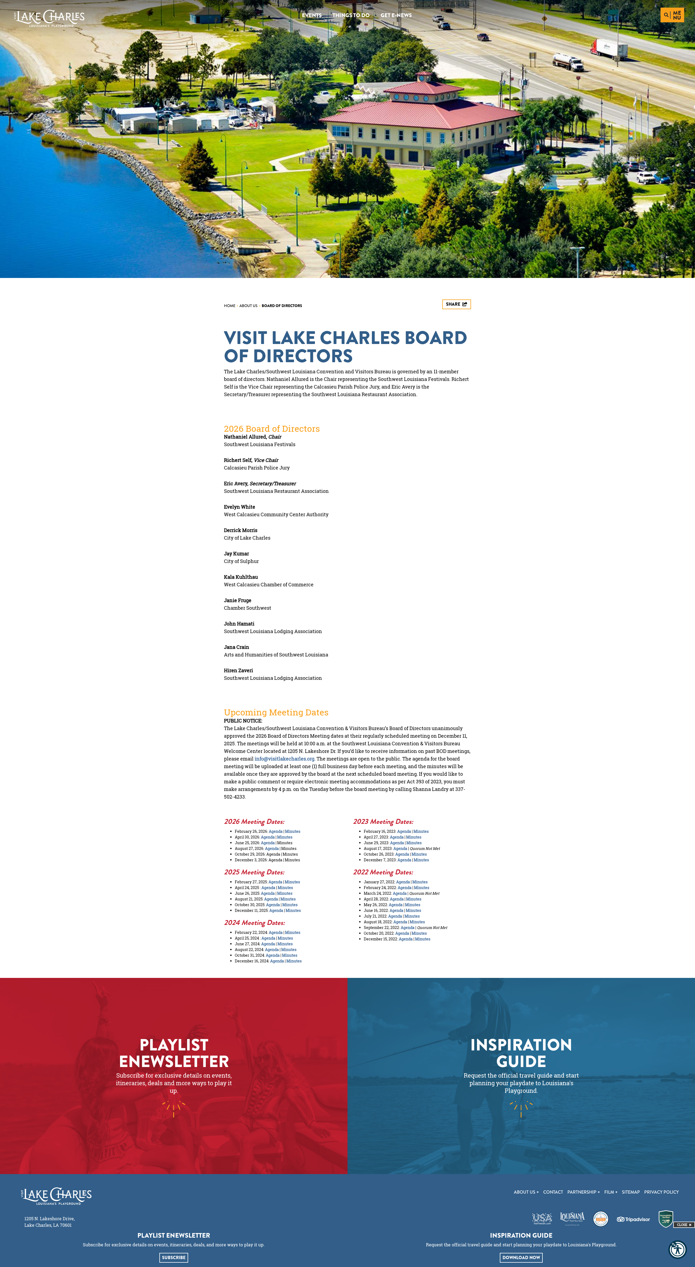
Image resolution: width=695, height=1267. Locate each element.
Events (312, 15)
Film (609, 1192)
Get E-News (396, 15)
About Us (249, 305)
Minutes (292, 831)
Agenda (276, 831)
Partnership (582, 1192)
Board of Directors (282, 305)
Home (231, 305)
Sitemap (631, 1192)
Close (682, 1224)
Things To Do (351, 15)
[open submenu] (537, 1192)
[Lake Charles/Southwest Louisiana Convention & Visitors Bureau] (49, 18)
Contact (553, 1192)
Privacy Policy (661, 1192)
